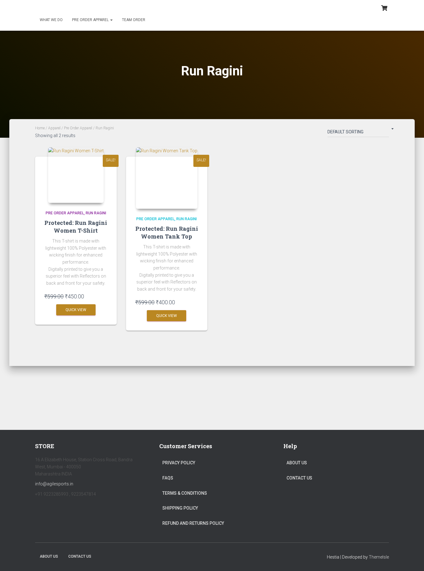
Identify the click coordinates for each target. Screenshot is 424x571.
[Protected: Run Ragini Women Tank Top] (166, 178)
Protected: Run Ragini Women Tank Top (166, 232)
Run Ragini (96, 213)
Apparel (54, 128)
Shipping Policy (180, 508)
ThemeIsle (379, 557)
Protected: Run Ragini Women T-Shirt (75, 226)
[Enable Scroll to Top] (412, 558)
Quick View (75, 310)
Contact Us (299, 477)
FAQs (167, 477)
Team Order (133, 20)
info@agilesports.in (54, 483)
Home (40, 128)
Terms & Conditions (184, 493)
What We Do (51, 20)
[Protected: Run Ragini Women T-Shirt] (76, 175)
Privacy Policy (178, 462)
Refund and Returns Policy (193, 523)
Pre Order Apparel (91, 20)
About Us (296, 462)
